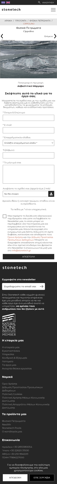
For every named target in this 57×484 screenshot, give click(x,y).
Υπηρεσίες (8, 354)
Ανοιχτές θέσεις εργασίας (17, 368)
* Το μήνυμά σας (12, 162)
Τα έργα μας (9, 365)
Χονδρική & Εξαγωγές (14, 357)
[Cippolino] (28, 59)
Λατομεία (7, 361)
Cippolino (28, 23)
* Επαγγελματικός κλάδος (16, 137)
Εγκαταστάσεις (11, 350)
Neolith (6, 424)
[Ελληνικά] (3, 2)
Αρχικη (8, 20)
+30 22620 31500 (19, 450)
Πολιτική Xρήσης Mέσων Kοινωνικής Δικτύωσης (23, 399)
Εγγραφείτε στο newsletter (19, 279)
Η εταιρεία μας (10, 347)
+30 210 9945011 (19, 454)
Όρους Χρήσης (15, 237)
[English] (8, 2)
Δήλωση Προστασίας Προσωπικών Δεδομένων (30, 238)
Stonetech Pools (11, 428)
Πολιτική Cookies (12, 394)
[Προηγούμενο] (9, 36)
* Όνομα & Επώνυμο (14, 112)
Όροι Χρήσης (9, 383)
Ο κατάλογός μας (12, 431)
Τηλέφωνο (8, 150)
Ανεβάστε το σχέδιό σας (26, 188)
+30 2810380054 (22, 447)
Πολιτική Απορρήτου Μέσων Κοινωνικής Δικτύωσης (25, 406)
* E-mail (7, 125)
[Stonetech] (11, 9)
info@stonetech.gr (21, 250)
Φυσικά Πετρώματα (13, 421)
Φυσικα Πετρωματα (40, 20)
